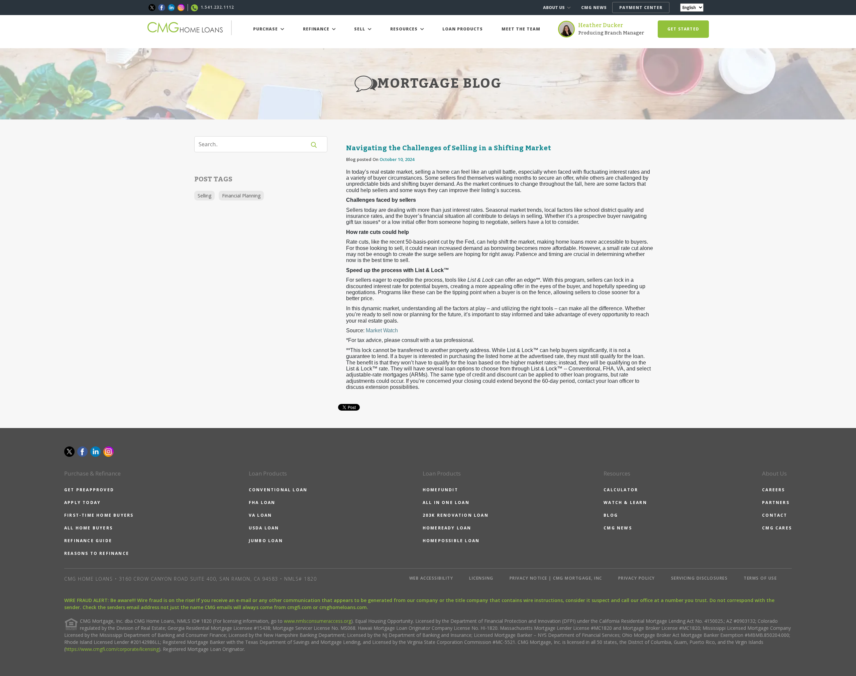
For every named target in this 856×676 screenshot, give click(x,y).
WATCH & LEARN (625, 502)
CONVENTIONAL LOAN (278, 490)
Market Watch (382, 330)
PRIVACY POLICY (636, 578)
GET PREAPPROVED (89, 490)
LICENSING (481, 578)
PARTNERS (775, 502)
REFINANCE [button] (317, 29)
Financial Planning (241, 195)
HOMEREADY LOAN (447, 528)
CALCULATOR (621, 490)
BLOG (611, 515)
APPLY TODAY (82, 502)
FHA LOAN (262, 502)
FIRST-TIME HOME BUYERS (98, 515)
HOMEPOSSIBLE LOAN (451, 540)
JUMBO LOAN (266, 540)
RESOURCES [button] (404, 29)
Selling (204, 195)
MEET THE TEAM (521, 29)
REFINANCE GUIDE (88, 540)
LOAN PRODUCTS (462, 29)
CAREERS (773, 490)
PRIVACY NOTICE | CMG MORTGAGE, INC (556, 578)
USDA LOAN (264, 528)
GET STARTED (683, 29)
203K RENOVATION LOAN (456, 515)
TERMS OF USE (760, 578)
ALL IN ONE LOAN (446, 502)
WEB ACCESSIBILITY (431, 578)
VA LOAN (260, 515)
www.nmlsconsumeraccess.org (317, 621)
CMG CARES (777, 528)
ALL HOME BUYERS (88, 528)
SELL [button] (360, 29)
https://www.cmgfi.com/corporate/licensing (112, 649)
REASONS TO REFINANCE (96, 553)
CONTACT (774, 515)
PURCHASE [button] (266, 29)
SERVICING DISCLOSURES (699, 578)
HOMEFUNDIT (440, 490)
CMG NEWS (594, 7)
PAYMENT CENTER (640, 7)
